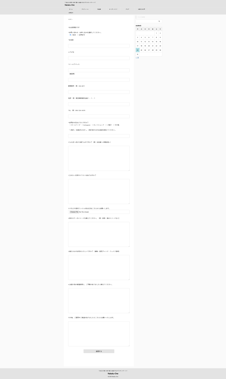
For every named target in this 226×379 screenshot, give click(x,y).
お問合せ (71, 13)
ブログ (127, 9)
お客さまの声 (141, 9)
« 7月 (137, 57)
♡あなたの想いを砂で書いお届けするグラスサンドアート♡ (113, 370)
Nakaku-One (69, 5)
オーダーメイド (113, 9)
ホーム (71, 9)
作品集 (99, 9)
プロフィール (85, 9)
